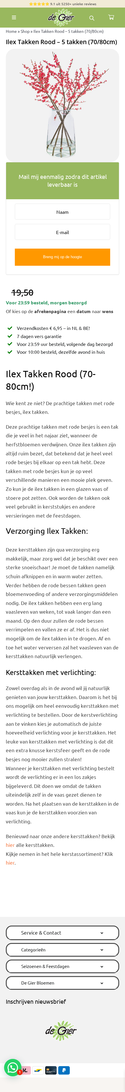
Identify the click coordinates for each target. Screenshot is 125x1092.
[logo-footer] (62, 10)
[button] (62, 932)
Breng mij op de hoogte (62, 257)
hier (10, 845)
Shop (25, 31)
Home (11, 31)
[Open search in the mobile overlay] (92, 17)
